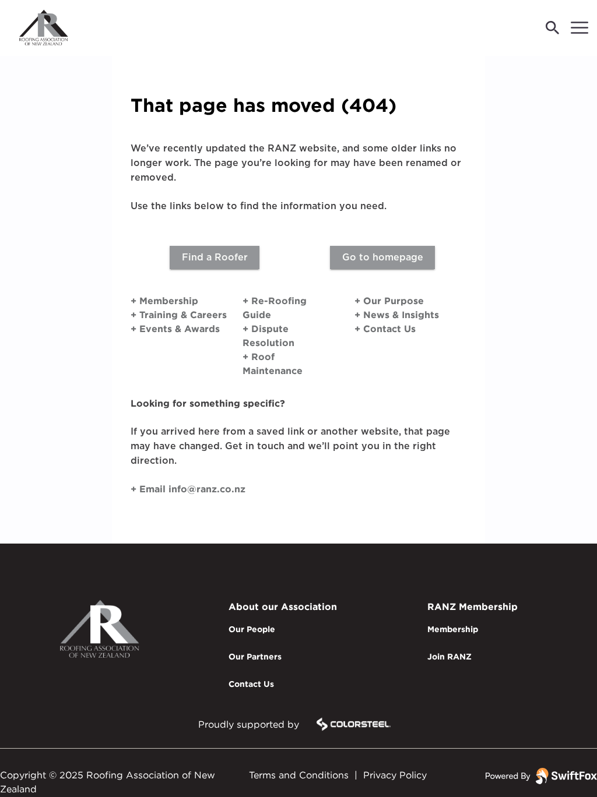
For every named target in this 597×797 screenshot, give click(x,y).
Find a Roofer (215, 257)
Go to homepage (382, 257)
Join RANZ (449, 656)
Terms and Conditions (299, 775)
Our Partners (255, 656)
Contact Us (251, 683)
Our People (252, 629)
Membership (452, 629)
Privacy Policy (395, 775)
